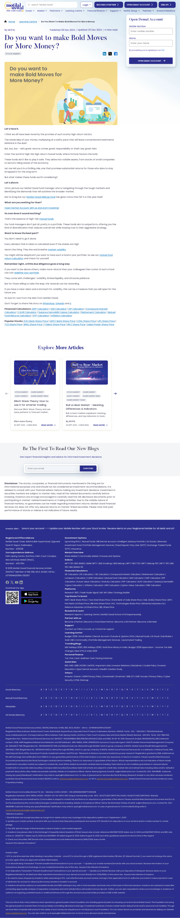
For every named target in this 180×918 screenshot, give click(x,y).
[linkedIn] (21, 583)
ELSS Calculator (145, 581)
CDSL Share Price (86, 321)
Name (132, 38)
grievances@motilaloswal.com (73, 778)
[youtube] (16, 583)
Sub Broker (166, 636)
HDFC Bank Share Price (62, 321)
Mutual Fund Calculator (116, 578)
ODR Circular (141, 676)
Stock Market (85, 636)
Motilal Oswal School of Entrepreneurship (121, 614)
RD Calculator (102, 574)
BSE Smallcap (105, 563)
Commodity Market (89, 556)
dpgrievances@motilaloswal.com (112, 778)
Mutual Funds (88, 541)
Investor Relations (121, 665)
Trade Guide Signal (89, 592)
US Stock (155, 636)
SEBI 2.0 (130, 676)
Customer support (105, 629)
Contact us (70, 629)
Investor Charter (73, 676)
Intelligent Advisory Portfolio (131, 541)
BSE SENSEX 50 (76, 567)
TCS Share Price (13, 324)
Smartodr (120, 676)
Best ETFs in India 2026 (86, 651)
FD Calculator (86, 574)
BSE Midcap (119, 563)
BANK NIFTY (92, 563)
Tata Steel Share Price (99, 599)
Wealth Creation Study (111, 669)
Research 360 (71, 592)
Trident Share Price (54, 324)
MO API (103, 592)
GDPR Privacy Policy (92, 676)
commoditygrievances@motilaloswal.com (25, 810)
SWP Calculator (40, 309)
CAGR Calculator (27, 312)
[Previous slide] (6, 393)
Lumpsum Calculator (75, 578)
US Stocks (151, 541)
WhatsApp (49, 303)
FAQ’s (80, 629)
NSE (71, 665)
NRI (72, 640)
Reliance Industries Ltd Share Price (81, 607)
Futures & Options (120, 636)
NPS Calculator (112, 585)
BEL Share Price (107, 607)
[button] (29, 5)
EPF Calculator (40, 315)
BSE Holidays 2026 (92, 647)
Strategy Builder (122, 592)
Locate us (89, 629)
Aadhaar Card (87, 658)
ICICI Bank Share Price (35, 321)
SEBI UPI (165, 4)
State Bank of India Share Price (127, 599)
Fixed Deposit (122, 545)
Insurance (76, 548)
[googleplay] (31, 601)
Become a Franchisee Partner (98, 621)
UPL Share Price (106, 321)
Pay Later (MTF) (138, 545)
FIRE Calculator (154, 585)
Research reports (73, 614)
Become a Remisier (147, 621)
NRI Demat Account (106, 541)
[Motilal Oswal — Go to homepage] (14, 7)
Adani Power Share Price (100, 324)
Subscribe (88, 468)
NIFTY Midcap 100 (150, 563)
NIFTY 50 (69, 563)
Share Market (71, 556)
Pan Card (74, 658)
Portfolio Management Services (98, 545)
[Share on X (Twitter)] (110, 53)
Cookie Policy (149, 665)
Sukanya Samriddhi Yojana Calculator (58, 312)
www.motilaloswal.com (16, 913)
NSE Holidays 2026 (73, 647)
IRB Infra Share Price (100, 603)
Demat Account (101, 636)
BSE (66, 665)
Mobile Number (137, 26)
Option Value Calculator (133, 585)
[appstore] (31, 594)
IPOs (132, 636)
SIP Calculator (76, 309)
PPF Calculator (129, 581)
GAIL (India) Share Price (154, 599)
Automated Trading (132, 640)
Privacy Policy (156, 676)
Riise (110, 592)
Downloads (108, 676)
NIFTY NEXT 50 (133, 563)
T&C (163, 50)
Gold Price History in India (115, 647)
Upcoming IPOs (72, 541)
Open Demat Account (138, 4)
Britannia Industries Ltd (153, 603)
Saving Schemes (104, 658)
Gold (67, 640)
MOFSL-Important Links (99, 665)
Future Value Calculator (88, 581)
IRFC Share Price (76, 324)
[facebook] (7, 583)
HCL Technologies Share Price (126, 603)
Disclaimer (136, 665)
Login (85, 5)
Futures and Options (110, 556)
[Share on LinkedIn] (104, 53)
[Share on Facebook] (115, 53)
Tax (66, 658)
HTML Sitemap (81, 680)
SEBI (76, 665)
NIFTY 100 (164, 563)
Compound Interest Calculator (126, 574)
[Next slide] (115, 393)
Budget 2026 (71, 636)
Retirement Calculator (93, 312)
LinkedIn (60, 303)
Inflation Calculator (61, 315)
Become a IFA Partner (125, 621)
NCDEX (83, 665)
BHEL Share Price (32, 324)
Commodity (81, 640)
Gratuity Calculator (111, 581)
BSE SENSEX (80, 563)
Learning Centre (91, 614)
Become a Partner (106, 4)
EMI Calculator (58, 309)
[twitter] (12, 583)
